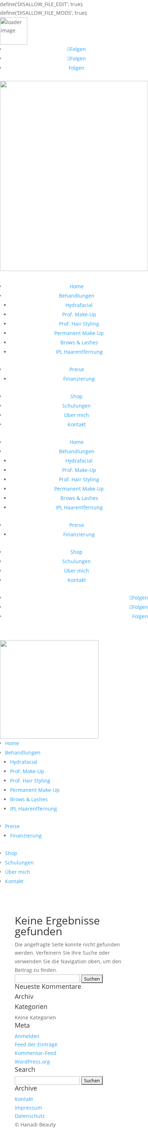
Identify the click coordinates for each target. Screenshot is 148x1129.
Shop (76, 396)
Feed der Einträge (36, 1044)
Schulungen (76, 405)
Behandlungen (76, 295)
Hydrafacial (79, 305)
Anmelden (27, 1036)
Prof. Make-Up (79, 314)
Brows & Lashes (79, 342)
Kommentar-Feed (35, 1053)
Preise (76, 369)
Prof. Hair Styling (79, 323)
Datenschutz (30, 1115)
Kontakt (77, 424)
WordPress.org (32, 1061)
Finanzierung (79, 378)
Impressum (28, 1107)
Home (77, 286)
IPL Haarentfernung (79, 351)
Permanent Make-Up (79, 333)
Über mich (76, 415)
